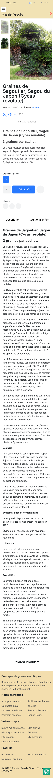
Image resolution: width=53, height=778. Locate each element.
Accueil (35, 107)
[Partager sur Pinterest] (18, 206)
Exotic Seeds (11, 14)
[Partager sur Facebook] (5, 206)
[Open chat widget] (46, 771)
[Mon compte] (40, 12)
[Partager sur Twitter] (12, 206)
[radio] (6, 179)
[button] (3, 9)
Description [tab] (13, 219)
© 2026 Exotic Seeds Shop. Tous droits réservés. (26, 770)
